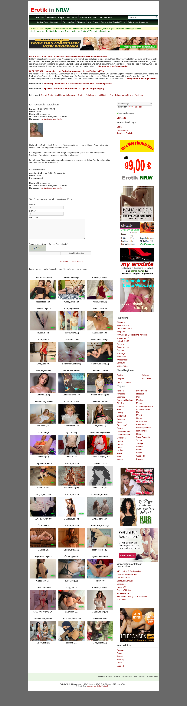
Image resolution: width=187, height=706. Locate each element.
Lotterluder (121, 584)
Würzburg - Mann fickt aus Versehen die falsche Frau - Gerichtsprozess (78, 84)
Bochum (120, 406)
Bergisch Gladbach (125, 400)
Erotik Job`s (122, 366)
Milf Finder (121, 600)
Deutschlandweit (124, 382)
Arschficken (93, 22)
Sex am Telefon (124, 590)
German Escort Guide (126, 574)
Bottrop (120, 413)
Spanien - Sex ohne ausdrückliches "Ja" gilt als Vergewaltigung (74, 88)
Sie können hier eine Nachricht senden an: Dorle (50, 199)
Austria (120, 375)
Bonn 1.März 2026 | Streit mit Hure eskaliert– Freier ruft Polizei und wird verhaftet (68, 56)
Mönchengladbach (144, 406)
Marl (138, 397)
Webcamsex (122, 360)
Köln (119, 456)
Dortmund (121, 416)
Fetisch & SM (123, 341)
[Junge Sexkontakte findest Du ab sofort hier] (137, 495)
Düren (119, 422)
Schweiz (145, 375)
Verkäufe (121, 363)
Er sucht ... (121, 344)
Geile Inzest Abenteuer (138, 22)
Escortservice (123, 325)
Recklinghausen (143, 428)
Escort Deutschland (50, 95)
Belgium (120, 379)
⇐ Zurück (64, 261)
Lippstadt (140, 394)
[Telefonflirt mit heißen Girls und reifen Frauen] (137, 642)
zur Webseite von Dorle (51, 119)
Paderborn (141, 424)
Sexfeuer (139, 95)
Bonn (119, 409)
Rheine (139, 434)
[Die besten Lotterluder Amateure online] (93, 50)
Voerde (139, 446)
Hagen (120, 441)
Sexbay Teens (106, 17)
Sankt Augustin (143, 437)
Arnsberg (121, 394)
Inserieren (51, 17)
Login (119, 127)
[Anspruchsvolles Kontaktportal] (137, 526)
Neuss (139, 418)
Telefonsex (121, 357)
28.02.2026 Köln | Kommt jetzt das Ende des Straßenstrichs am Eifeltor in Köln (66, 71)
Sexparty (121, 332)
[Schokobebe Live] (137, 245)
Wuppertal (140, 456)
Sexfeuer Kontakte (125, 581)
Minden (139, 400)
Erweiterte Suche (105, 676)
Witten (139, 453)
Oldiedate (81, 22)
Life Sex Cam (42, 22)
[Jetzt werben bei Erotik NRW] (137, 181)
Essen (120, 428)
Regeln (61, 17)
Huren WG (121, 587)
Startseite (40, 17)
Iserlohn (120, 450)
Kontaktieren (152, 676)
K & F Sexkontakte (129, 571)
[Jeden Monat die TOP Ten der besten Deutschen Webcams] (137, 312)
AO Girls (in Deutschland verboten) (132, 335)
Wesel (139, 449)
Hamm (120, 444)
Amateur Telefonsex (88, 17)
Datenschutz (127, 676)
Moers (139, 403)
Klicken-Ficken (123, 593)
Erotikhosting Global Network (97, 686)
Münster (140, 415)
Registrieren (122, 130)
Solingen (140, 443)
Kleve (119, 453)
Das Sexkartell (123, 578)
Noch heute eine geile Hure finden (132, 596)
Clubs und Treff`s (124, 328)
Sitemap (120, 659)
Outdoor (120, 350)
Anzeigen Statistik (125, 133)
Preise (120, 656)
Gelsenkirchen (123, 431)
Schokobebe (91, 95)
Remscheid (141, 431)
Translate (137, 107)
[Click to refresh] (37, 248)
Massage (121, 353)
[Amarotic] (137, 220)
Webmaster (72, 17)
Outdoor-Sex (68, 22)
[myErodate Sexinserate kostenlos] (137, 276)
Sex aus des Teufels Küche (113, 22)
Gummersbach (123, 435)
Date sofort (55, 22)
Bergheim (121, 397)
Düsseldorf (121, 425)
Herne (119, 447)
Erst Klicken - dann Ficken (121, 95)
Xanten (139, 459)
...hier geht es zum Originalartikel (112, 66)
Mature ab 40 (123, 338)
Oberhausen (141, 421)
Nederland (146, 379)
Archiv (120, 663)
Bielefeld (120, 403)
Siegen (139, 440)
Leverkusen (141, 391)
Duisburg (121, 419)
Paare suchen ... (124, 347)
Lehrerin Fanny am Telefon (72, 95)
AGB (135, 676)
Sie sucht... (122, 322)
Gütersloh (121, 438)
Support (120, 666)
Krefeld (120, 460)
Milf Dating (103, 95)
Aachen (120, 391)
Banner (120, 653)
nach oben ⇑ (77, 261)
